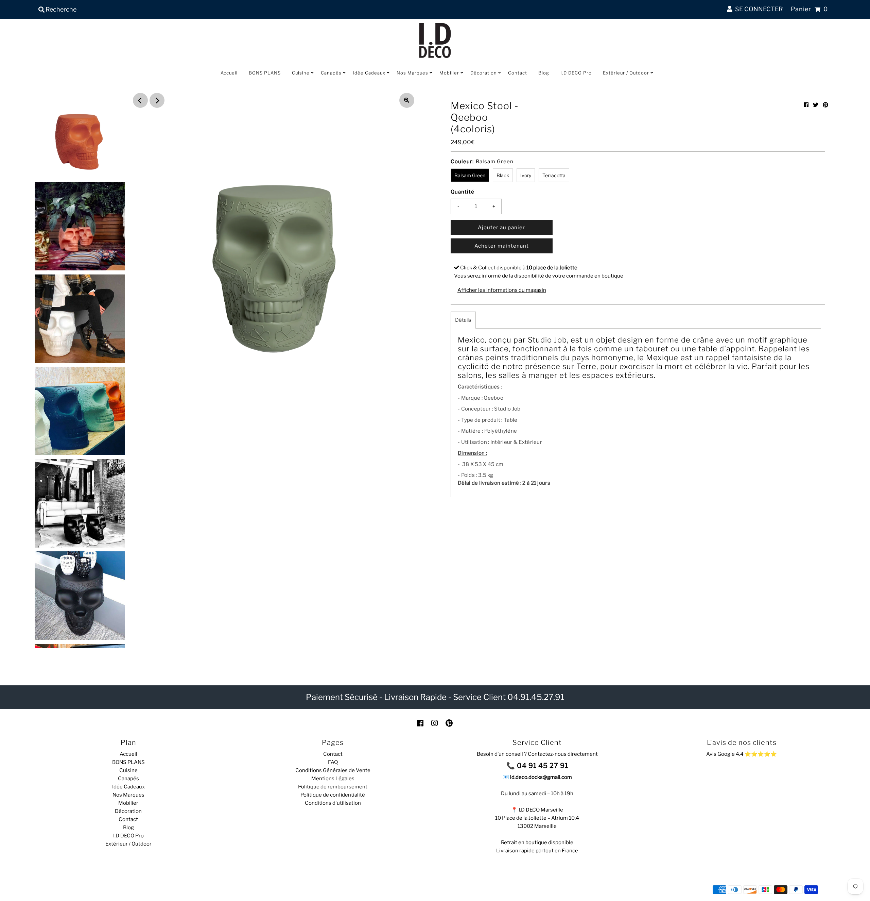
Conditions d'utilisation (333, 803)
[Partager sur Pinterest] (825, 105)
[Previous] (140, 100)
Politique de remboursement (332, 787)
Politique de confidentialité (332, 795)
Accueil (229, 73)
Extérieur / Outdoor (626, 73)
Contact (517, 73)
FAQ (333, 762)
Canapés (331, 73)
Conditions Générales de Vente (332, 770)
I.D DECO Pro (576, 73)
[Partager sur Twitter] (815, 105)
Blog (543, 73)
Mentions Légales (332, 778)
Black (503, 175)
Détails (463, 320)
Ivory (525, 175)
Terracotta (554, 175)
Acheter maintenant (501, 246)
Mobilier (449, 73)
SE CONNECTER (757, 9)
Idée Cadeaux (369, 73)
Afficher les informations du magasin (501, 290)
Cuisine (301, 73)
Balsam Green (469, 175)
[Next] (157, 100)
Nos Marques (412, 73)
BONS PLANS (265, 73)
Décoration (483, 73)
